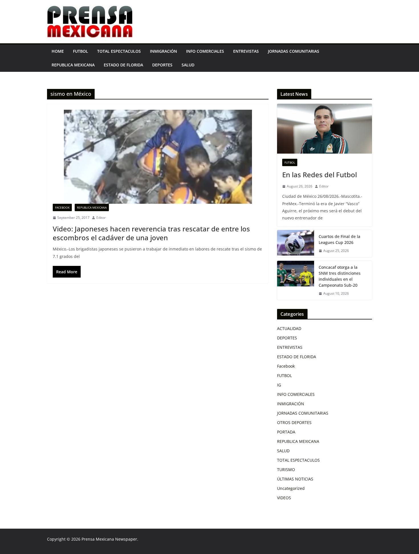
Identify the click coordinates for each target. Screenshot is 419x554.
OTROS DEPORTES (294, 422)
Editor (101, 217)
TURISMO (286, 469)
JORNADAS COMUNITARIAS (293, 51)
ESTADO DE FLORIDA (123, 65)
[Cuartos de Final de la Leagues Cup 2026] (295, 243)
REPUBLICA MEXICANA (73, 65)
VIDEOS (284, 497)
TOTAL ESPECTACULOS (119, 51)
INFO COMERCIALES (205, 51)
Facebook (62, 207)
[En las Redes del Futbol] (324, 129)
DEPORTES (162, 65)
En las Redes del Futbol (319, 174)
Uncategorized (291, 488)
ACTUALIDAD (289, 328)
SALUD (188, 65)
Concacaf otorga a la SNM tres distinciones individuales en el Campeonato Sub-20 (340, 276)
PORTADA (286, 432)
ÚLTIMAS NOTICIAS (295, 479)
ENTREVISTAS (246, 51)
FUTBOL (80, 51)
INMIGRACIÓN (163, 51)
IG (279, 385)
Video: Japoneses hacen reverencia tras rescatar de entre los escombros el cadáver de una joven (151, 233)
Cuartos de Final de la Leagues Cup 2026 (339, 239)
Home (58, 51)
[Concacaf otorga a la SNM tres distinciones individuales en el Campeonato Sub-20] (295, 280)
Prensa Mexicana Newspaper (109, 539)
